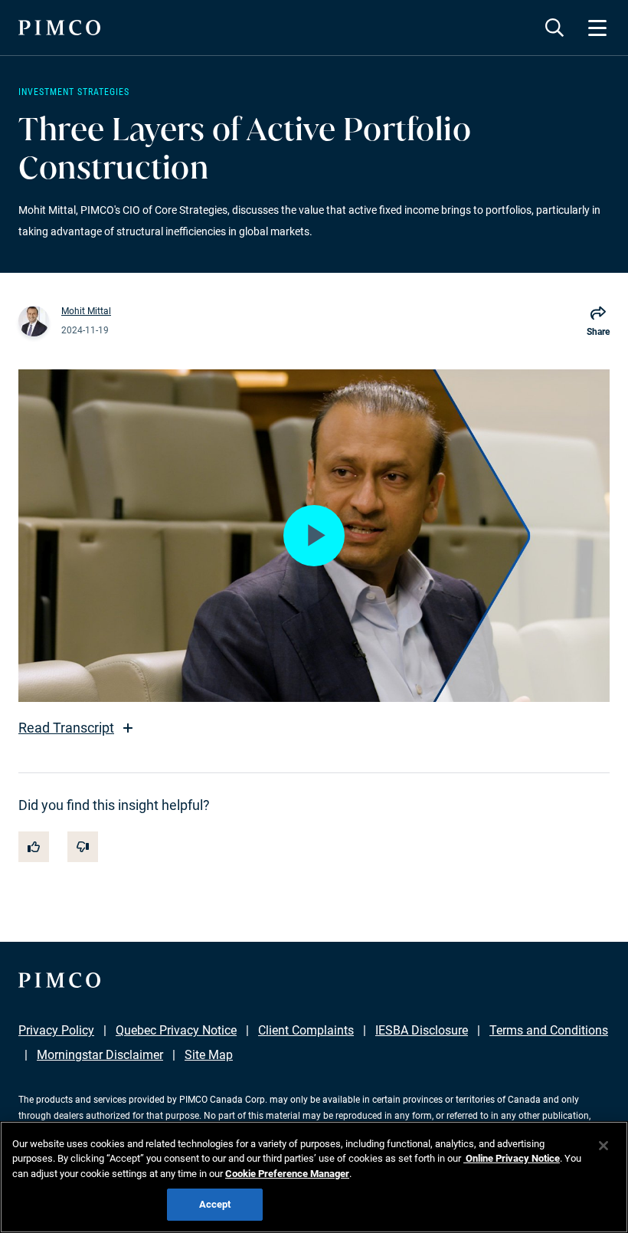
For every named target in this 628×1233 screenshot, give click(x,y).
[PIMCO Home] (59, 27)
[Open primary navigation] (597, 27)
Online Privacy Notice (511, 1158)
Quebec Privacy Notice (176, 1030)
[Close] (603, 1145)
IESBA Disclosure (421, 1030)
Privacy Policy (56, 1030)
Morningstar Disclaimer (100, 1055)
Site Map (209, 1055)
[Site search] (554, 27)
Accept (215, 1204)
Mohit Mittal (86, 311)
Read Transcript (66, 728)
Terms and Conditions (548, 1030)
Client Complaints (306, 1030)
